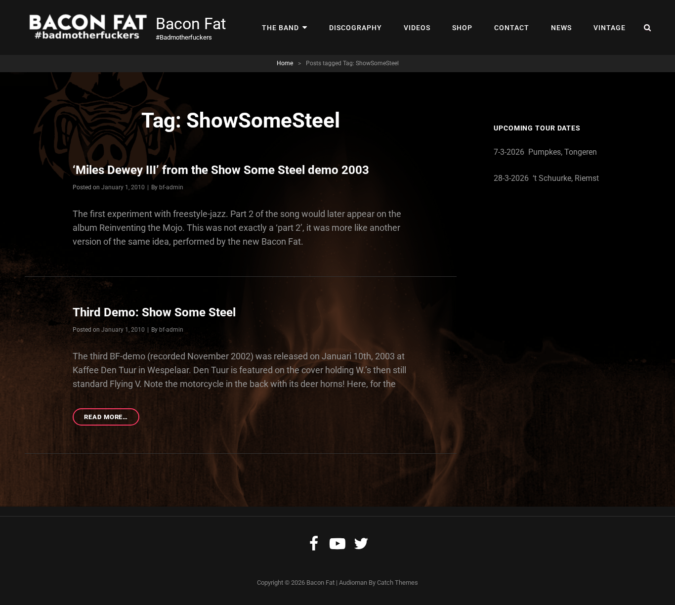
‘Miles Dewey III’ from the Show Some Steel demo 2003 (221, 170)
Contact (511, 28)
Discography (355, 28)
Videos (417, 28)
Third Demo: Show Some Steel (154, 312)
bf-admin (171, 187)
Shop (462, 28)
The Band (280, 28)
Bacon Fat (191, 23)
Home (285, 63)
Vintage (609, 28)
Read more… (111, 419)
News (561, 28)
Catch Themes (397, 582)
